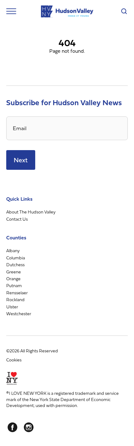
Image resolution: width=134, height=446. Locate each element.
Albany (13, 250)
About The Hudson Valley (30, 211)
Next (21, 159)
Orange (13, 278)
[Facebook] (12, 427)
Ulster (12, 306)
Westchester (18, 313)
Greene (13, 271)
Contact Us (17, 219)
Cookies (14, 359)
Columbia (15, 257)
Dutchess (15, 264)
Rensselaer (17, 292)
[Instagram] (28, 427)
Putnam (14, 285)
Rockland (15, 299)
